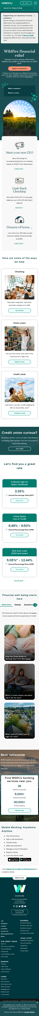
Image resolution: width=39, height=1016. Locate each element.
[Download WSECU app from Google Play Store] (25, 859)
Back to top (19, 878)
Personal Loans (5, 991)
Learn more (18, 169)
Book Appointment (7, 933)
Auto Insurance (5, 981)
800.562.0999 (19, 896)
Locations (4, 928)
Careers (3, 926)
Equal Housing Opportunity (11, 1001)
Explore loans (19, 362)
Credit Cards (4, 966)
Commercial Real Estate (27, 933)
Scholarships (4, 951)
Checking (3, 964)
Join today (19, 448)
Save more (22, 500)
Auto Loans (4, 979)
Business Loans (24, 930)
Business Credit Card (26, 925)
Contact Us (4, 931)
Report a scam (13, 93)
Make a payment (14, 88)
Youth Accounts (5, 971)
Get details (19, 310)
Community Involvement (8, 946)
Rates (3, 936)
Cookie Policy (24, 945)
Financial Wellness (6, 949)
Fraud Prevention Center (7, 954)
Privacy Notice (24, 950)
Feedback (4, 923)
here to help (28, 35)
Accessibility (23, 948)
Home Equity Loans (6, 984)
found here (29, 77)
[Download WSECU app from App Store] (13, 859)
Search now (19, 810)
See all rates (19, 580)
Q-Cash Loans (5, 994)
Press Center (4, 956)
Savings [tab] (18, 604)
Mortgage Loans (5, 989)
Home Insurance (5, 986)
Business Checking (25, 923)
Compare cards (19, 413)
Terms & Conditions (25, 943)
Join (2, 921)
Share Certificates (6, 969)
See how (18, 207)
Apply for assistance (19, 68)
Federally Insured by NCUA (28, 1001)
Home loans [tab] (6, 604)
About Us (3, 943)
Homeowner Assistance (26, 940)
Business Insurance (25, 928)
